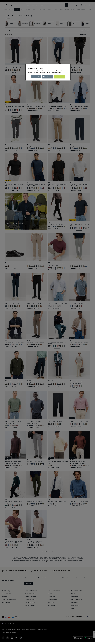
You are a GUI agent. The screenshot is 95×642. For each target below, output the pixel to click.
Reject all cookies (47, 76)
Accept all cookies (59, 76)
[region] (48, 72)
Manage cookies (36, 76)
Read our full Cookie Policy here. (53, 72)
